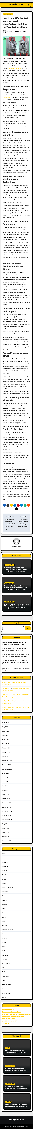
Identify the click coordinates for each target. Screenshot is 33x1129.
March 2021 (5, 832)
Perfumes (5, 951)
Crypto (4, 879)
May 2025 (5, 786)
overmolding (6, 97)
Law (3, 934)
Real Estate (5, 955)
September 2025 (7, 769)
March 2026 (6, 744)
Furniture (5, 913)
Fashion (4, 900)
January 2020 (6, 841)
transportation (6, 984)
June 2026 (5, 731)
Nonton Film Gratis (8, 1018)
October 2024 (6, 815)
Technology (5, 976)
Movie (4, 942)
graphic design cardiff (9, 1021)
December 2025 (7, 756)
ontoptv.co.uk (16, 4)
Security (5, 959)
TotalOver (5, 1023)
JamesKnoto (6, 688)
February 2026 (6, 748)
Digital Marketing (7, 887)
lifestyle (4, 938)
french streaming (8, 1009)
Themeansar (25, 1126)
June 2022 (5, 828)
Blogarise (16, 1126)
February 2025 (6, 798)
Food (3, 908)
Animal (4, 854)
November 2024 (7, 811)
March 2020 (6, 836)
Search (16, 623)
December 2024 (7, 807)
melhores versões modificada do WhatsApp (16, 1014)
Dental (4, 883)
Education (5, 892)
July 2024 (5, 824)
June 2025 (5, 782)
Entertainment (6, 896)
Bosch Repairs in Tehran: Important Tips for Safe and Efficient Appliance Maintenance (16, 606)
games (4, 917)
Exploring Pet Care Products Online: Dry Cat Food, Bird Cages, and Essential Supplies (15, 587)
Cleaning (5, 866)
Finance (4, 904)
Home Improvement (8, 930)
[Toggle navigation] (2, 5)
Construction (6, 875)
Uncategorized (7, 14)
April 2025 (5, 790)
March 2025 (6, 794)
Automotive (6, 858)
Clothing (5, 870)
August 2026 (6, 722)
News (4, 946)
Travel (4, 989)
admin (10, 31)
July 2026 (5, 727)
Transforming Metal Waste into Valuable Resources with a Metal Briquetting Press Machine (15, 662)
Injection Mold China (15, 68)
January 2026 (6, 752)
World (4, 997)
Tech (3, 972)
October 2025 (6, 765)
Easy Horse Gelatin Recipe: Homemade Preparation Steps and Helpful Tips (15, 1052)
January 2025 (6, 803)
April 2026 (5, 739)
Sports (4, 968)
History (4, 925)
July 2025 (5, 777)
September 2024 (7, 820)
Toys (3, 980)
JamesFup (5, 695)
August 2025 (6, 773)
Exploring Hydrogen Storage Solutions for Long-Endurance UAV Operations (16, 569)
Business (5, 862)
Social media (6, 963)
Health (4, 921)
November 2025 (7, 760)
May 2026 (5, 735)
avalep (4, 682)
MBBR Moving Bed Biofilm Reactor (13, 1016)
